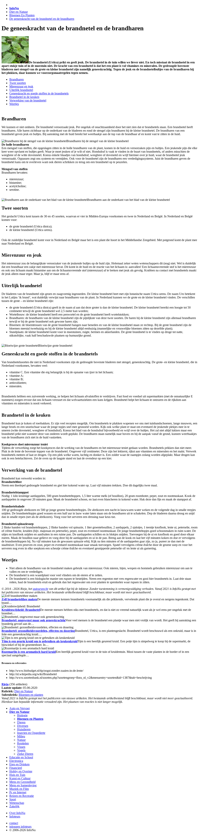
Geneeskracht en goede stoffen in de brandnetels (39, 93)
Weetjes (14, 104)
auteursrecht (40, 588)
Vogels (21, 750)
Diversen (22, 725)
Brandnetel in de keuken (24, 97)
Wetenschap (16, 802)
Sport (12, 799)
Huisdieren (24, 729)
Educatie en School (21, 757)
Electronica (16, 760)
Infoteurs (14, 816)
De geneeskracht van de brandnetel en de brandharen (41, 18)
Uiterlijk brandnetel (21, 90)
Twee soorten (17, 83)
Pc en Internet (17, 792)
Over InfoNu (17, 813)
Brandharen (16, 79)
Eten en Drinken (19, 764)
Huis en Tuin (17, 774)
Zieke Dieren (25, 753)
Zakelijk (14, 806)
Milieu (21, 736)
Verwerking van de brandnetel (27, 100)
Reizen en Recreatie (21, 795)
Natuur (21, 739)
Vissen (21, 746)
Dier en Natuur (18, 11)
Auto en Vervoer (19, 708)
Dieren (21, 722)
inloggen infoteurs (20, 826)
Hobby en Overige (20, 771)
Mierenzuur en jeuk (21, 86)
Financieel (15, 767)
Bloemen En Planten (22, 15)
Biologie (22, 715)
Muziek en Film (19, 788)
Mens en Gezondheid (22, 781)
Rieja (5, 684)
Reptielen (23, 743)
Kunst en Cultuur (20, 778)
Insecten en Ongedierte (31, 732)
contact (13, 823)
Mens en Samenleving (23, 785)
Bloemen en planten (31, 694)
